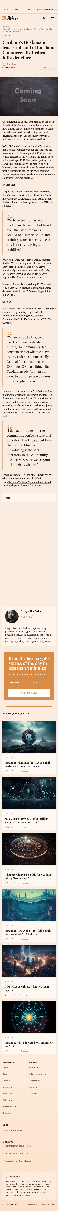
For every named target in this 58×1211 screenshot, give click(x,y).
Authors (33, 1087)
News (5, 1068)
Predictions (7, 1094)
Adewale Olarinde (11, 995)
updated (6, 149)
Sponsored (7, 1113)
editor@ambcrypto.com (17, 1154)
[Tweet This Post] (21, 496)
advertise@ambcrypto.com (19, 1161)
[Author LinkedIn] (30, 617)
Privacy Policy (32, 1205)
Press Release (9, 1107)
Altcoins (7, 36)
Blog (4, 1074)
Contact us (34, 1081)
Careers (33, 1094)
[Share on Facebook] (15, 496)
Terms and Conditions (12, 1130)
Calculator (7, 1100)
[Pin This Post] (27, 496)
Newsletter (7, 1087)
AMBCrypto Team (11, 883)
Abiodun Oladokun (12, 771)
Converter (7, 1081)
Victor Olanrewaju (11, 827)
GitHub (29, 170)
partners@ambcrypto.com (18, 1146)
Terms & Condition (49, 1205)
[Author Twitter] (24, 617)
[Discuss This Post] (39, 496)
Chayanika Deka (8, 67)
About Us (33, 1068)
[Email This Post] (33, 496)
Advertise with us (37, 1074)
